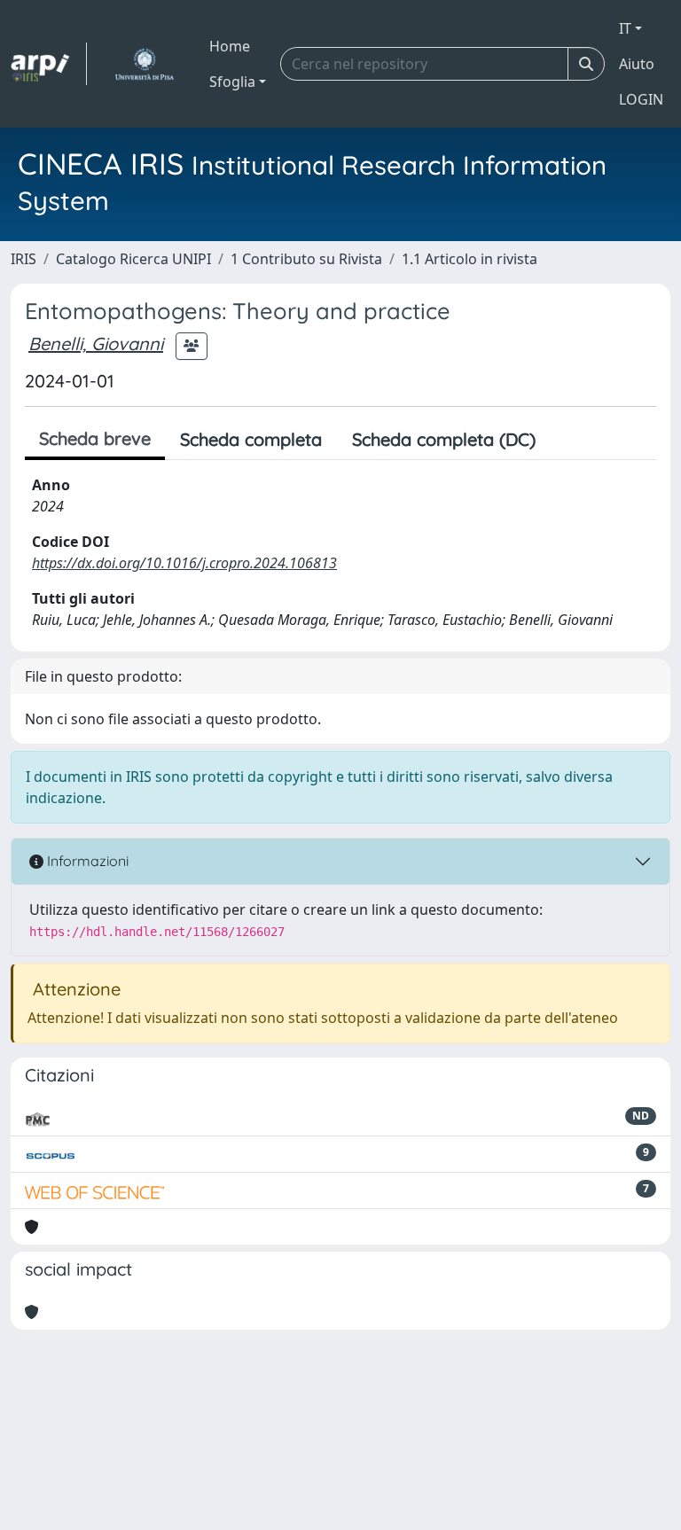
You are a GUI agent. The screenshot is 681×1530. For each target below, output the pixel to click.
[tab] (566, 439)
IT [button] (625, 28)
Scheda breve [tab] (95, 438)
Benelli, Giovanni (95, 343)
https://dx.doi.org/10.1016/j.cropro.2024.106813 (184, 563)
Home (229, 46)
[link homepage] (49, 64)
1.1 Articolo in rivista (469, 259)
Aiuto (636, 64)
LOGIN (641, 99)
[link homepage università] (144, 64)
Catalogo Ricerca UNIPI (133, 259)
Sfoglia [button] (232, 81)
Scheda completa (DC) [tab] (444, 439)
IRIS (23, 259)
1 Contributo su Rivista (306, 259)
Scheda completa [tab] (251, 439)
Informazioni (86, 861)
